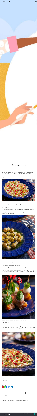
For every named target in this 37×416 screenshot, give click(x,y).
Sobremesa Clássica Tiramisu (7, 383)
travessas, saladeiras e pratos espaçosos (11, 202)
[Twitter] (9, 387)
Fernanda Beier (5, 389)
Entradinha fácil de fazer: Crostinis (30, 392)
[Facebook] (7, 387)
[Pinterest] (3, 387)
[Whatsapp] (5, 387)
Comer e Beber (19, 389)
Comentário (4, 402)
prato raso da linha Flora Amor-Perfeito (8, 260)
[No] (35, 414)
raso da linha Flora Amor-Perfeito (24, 209)
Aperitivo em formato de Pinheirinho (7, 392)
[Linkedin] (12, 387)
